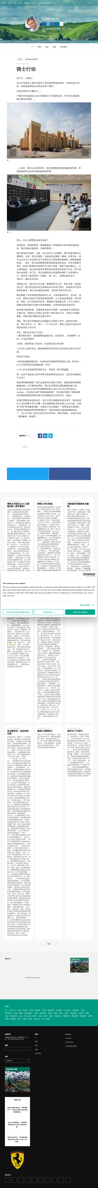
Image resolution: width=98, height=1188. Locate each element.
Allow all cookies (80, 612)
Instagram (52, 24)
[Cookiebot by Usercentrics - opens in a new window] (84, 574)
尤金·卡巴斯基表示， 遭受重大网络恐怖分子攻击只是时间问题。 (17, 1124)
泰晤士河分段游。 (45, 503)
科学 (46, 1016)
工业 (83, 1010)
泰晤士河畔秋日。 (45, 730)
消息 (54, 47)
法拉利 (81, 1013)
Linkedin (57, 24)
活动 (15, 3)
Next (85, 152)
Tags (34, 3)
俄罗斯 (38, 1010)
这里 (66, 369)
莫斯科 (13, 1019)
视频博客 (27, 3)
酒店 (25, 1019)
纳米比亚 (58, 1016)
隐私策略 (68, 1034)
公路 (44, 1010)
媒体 (9, 3)
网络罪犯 (83, 1016)
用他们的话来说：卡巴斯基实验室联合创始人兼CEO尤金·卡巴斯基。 (17, 1139)
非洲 (30, 1019)
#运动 (20, 59)
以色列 (25, 1010)
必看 (36, 1013)
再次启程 (51, 1010)
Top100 (12, 1010)
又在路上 (68, 1010)
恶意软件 (43, 1013)
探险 (50, 1013)
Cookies (68, 1038)
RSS (67, 1179)
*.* (32, 47)
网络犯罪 (75, 1016)
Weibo (54, 1179)
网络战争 (67, 1016)
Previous (12, 152)
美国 (90, 1016)
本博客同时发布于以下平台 (46, 3)
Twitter (48, 24)
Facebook (44, 24)
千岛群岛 (59, 1010)
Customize (47, 612)
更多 (49, 944)
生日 (40, 1016)
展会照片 (76, 1010)
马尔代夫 (38, 1019)
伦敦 (31, 1010)
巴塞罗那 (9, 1013)
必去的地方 (28, 1013)
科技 (51, 1016)
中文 (89, 3)
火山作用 (28, 1016)
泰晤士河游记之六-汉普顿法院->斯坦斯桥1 (18, 505)
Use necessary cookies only (18, 612)
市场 (15, 1013)
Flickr (41, 1179)
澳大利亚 (14, 1016)
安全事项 (63, 47)
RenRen (47, 1179)
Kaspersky (69, 1042)
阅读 (20, 3)
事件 (39, 47)
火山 (21, 1016)
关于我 (4, 3)
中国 (19, 1010)
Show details (85, 605)
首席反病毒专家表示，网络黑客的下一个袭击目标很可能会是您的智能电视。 (17, 1110)
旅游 (55, 1013)
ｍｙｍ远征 (46, 1019)
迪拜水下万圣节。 (75, 730)
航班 (7, 1019)
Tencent (61, 1179)
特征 (35, 1016)
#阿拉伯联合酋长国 (31, 59)
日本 (61, 1013)
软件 (19, 1019)
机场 (66, 1013)
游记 (47, 47)
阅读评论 (24, 435)
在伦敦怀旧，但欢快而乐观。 (18, 732)
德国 (21, 1013)
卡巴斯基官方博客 (71, 1046)
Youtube (34, 1179)
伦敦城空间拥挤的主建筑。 (78, 505)
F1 (6, 1010)
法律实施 (74, 1013)
